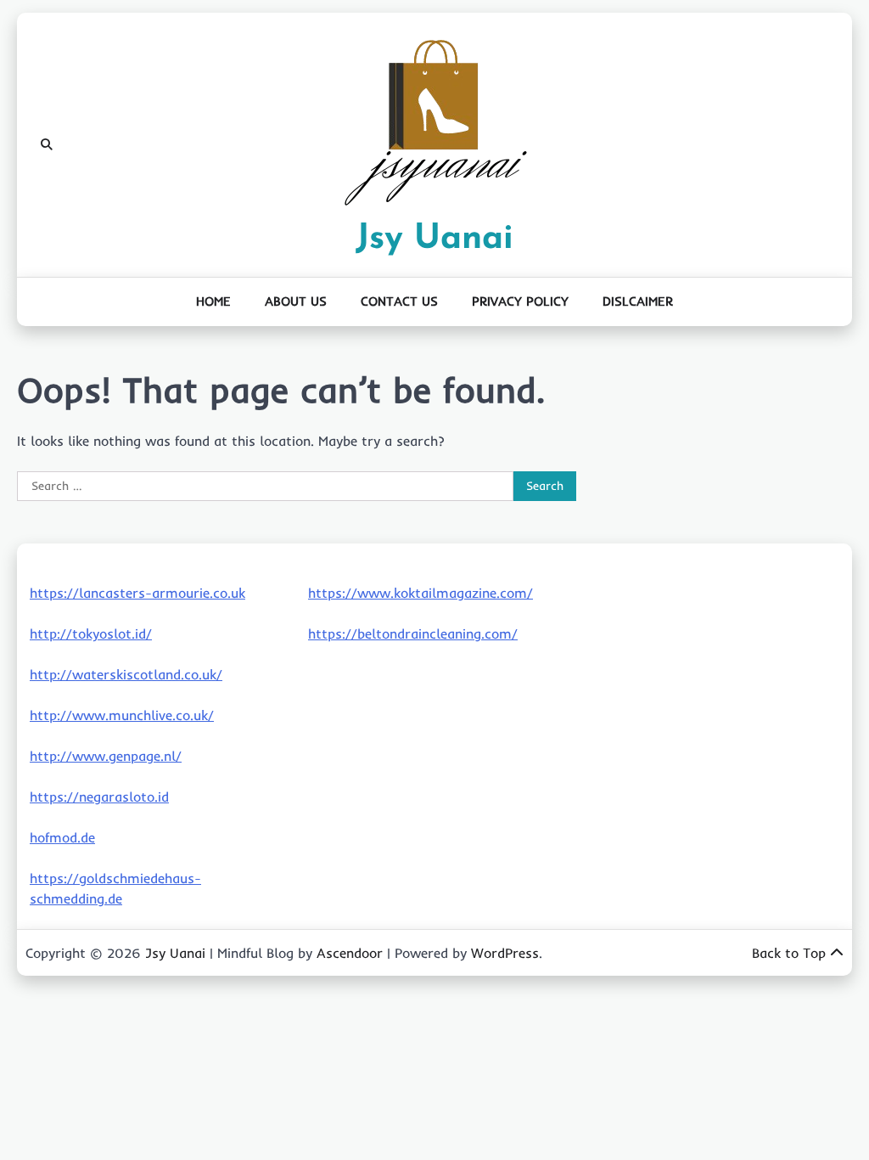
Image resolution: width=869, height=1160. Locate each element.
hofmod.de (62, 837)
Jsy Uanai (434, 239)
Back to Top (789, 952)
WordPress (505, 952)
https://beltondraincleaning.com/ (413, 633)
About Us (296, 301)
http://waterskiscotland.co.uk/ (126, 674)
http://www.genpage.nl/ (106, 755)
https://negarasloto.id (99, 796)
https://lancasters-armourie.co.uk (137, 592)
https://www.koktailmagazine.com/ (420, 592)
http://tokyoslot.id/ (91, 633)
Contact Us (399, 301)
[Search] (46, 145)
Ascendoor (350, 952)
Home (213, 301)
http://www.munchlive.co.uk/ (122, 715)
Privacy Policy (520, 301)
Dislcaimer (638, 301)
